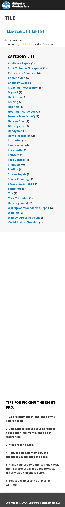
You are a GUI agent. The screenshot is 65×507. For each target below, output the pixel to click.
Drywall (13, 92)
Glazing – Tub (17, 126)
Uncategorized (18, 203)
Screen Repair (17, 174)
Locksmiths (15, 150)
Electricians (15, 97)
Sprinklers (15, 188)
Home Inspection (19, 136)
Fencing (13, 102)
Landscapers (16, 145)
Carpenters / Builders (22, 73)
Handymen (15, 131)
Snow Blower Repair (21, 184)
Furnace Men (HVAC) (21, 116)
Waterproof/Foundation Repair (29, 208)
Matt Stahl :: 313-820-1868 (25, 31)
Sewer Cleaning (18, 179)
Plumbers (14, 164)
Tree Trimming (18, 198)
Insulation (15, 140)
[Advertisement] (32, 272)
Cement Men (16, 78)
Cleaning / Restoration (23, 87)
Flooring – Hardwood (22, 111)
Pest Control (16, 160)
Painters (13, 155)
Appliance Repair (19, 63)
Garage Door (16, 121)
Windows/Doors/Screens (24, 217)
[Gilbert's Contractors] (16, 5)
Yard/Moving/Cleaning (23, 222)
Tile (10, 193)
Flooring (13, 107)
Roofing (13, 169)
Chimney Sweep (18, 83)
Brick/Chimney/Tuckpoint (25, 68)
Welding (13, 213)
